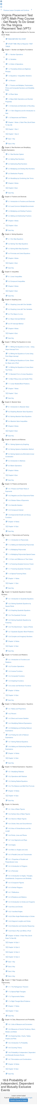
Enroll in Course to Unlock (18, 1100)
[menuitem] (1, 5)
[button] (1, 2)
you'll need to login (26, 1098)
